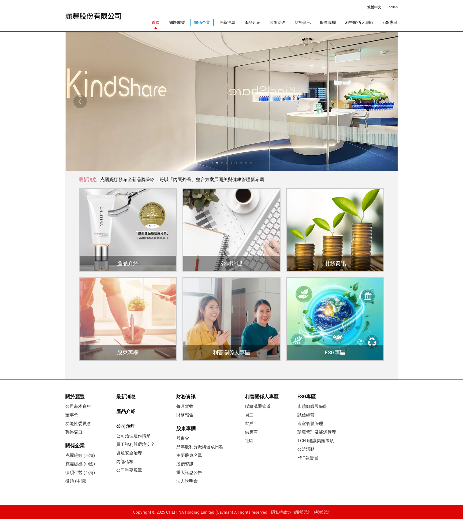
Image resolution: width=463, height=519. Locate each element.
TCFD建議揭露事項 (315, 440)
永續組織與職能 (312, 406)
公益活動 (306, 449)
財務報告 (184, 415)
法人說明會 (187, 481)
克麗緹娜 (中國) (80, 464)
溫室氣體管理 (310, 423)
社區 (249, 440)
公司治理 (278, 22)
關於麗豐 (177, 22)
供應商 (251, 432)
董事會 (71, 415)
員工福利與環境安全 (135, 444)
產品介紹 (252, 22)
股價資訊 (184, 464)
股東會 (182, 438)
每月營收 (184, 406)
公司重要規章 (129, 470)
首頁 (156, 22)
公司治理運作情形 (133, 436)
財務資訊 (303, 22)
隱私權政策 (281, 512)
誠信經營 (306, 415)
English (392, 7)
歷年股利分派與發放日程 (199, 447)
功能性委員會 (78, 423)
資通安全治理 (129, 453)
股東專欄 (328, 22)
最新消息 (227, 22)
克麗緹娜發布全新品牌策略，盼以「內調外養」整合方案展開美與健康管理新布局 (182, 179)
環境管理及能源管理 (316, 432)
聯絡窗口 (74, 432)
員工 (249, 415)
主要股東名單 (189, 455)
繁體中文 (374, 7)
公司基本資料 (78, 406)
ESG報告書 (307, 458)
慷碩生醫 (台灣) (80, 472)
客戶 (249, 423)
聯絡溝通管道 (258, 406)
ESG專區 (390, 22)
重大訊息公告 (189, 472)
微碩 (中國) (75, 481)
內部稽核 (124, 461)
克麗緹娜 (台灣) (80, 455)
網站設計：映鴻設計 (312, 512)
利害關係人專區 (359, 22)
